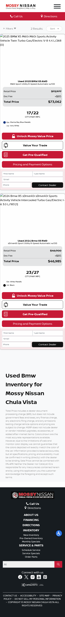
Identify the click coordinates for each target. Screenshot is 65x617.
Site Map (44, 595)
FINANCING (31, 520)
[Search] (58, 564)
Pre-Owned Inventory (31, 538)
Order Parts (31, 556)
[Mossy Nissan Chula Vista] (20, 6)
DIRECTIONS (31, 525)
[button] (58, 533)
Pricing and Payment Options (32, 164)
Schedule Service (31, 550)
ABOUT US (31, 515)
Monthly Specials (31, 541)
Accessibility (28, 595)
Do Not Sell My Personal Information (38, 598)
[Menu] (57, 7)
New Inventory (31, 534)
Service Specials (31, 553)
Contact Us (10, 595)
